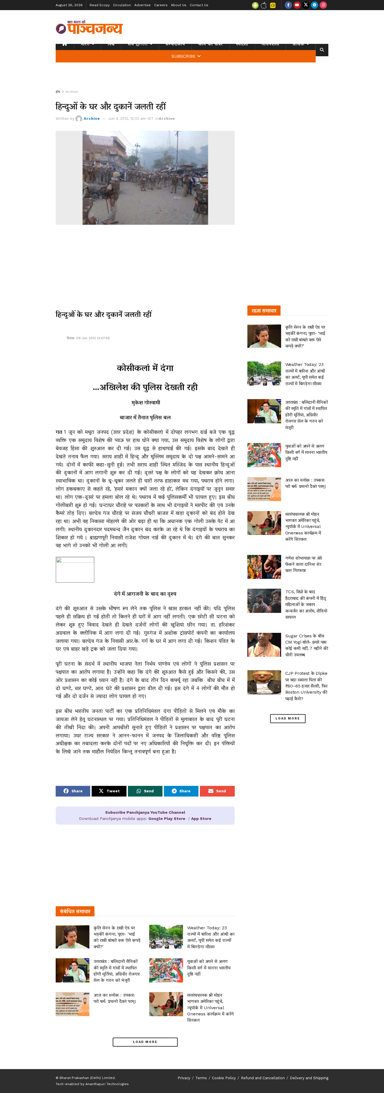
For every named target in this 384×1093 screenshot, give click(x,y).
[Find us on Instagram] (323, 5)
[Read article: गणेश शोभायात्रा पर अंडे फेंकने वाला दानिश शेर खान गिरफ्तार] (264, 567)
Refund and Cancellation (263, 1078)
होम (58, 92)
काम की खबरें (210, 43)
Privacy (184, 1078)
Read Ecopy (100, 5)
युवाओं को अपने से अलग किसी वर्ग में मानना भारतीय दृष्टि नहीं (209, 968)
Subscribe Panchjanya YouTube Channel (145, 812)
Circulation (122, 5)
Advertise (142, 5)
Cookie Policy (224, 1078)
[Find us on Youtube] (297, 5)
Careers (161, 5)
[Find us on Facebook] (288, 5)
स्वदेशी (242, 43)
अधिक (298, 43)
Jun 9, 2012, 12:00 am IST (130, 118)
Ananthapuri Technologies (107, 1084)
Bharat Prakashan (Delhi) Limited (87, 1078)
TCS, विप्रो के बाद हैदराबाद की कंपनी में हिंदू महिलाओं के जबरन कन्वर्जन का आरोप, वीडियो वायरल (306, 604)
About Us (178, 5)
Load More (145, 1042)
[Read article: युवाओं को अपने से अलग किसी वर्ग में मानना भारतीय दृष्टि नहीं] (166, 970)
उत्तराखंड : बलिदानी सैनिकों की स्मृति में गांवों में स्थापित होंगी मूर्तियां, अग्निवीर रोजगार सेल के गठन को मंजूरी (306, 414)
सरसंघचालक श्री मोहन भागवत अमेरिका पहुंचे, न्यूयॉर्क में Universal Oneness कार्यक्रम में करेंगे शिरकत (210, 1007)
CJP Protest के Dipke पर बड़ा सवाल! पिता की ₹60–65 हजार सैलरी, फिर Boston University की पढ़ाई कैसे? (306, 686)
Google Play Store (166, 818)
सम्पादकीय (175, 43)
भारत (85, 43)
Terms (201, 1078)
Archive (72, 92)
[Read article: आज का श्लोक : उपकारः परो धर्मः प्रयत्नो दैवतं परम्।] (72, 1004)
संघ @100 (138, 43)
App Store (201, 818)
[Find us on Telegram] (314, 5)
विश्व (111, 43)
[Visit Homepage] (89, 27)
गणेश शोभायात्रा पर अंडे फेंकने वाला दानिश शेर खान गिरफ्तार (303, 564)
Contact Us (199, 5)
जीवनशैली (270, 43)
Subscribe (183, 56)
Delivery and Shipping (309, 1078)
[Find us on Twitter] (306, 5)
